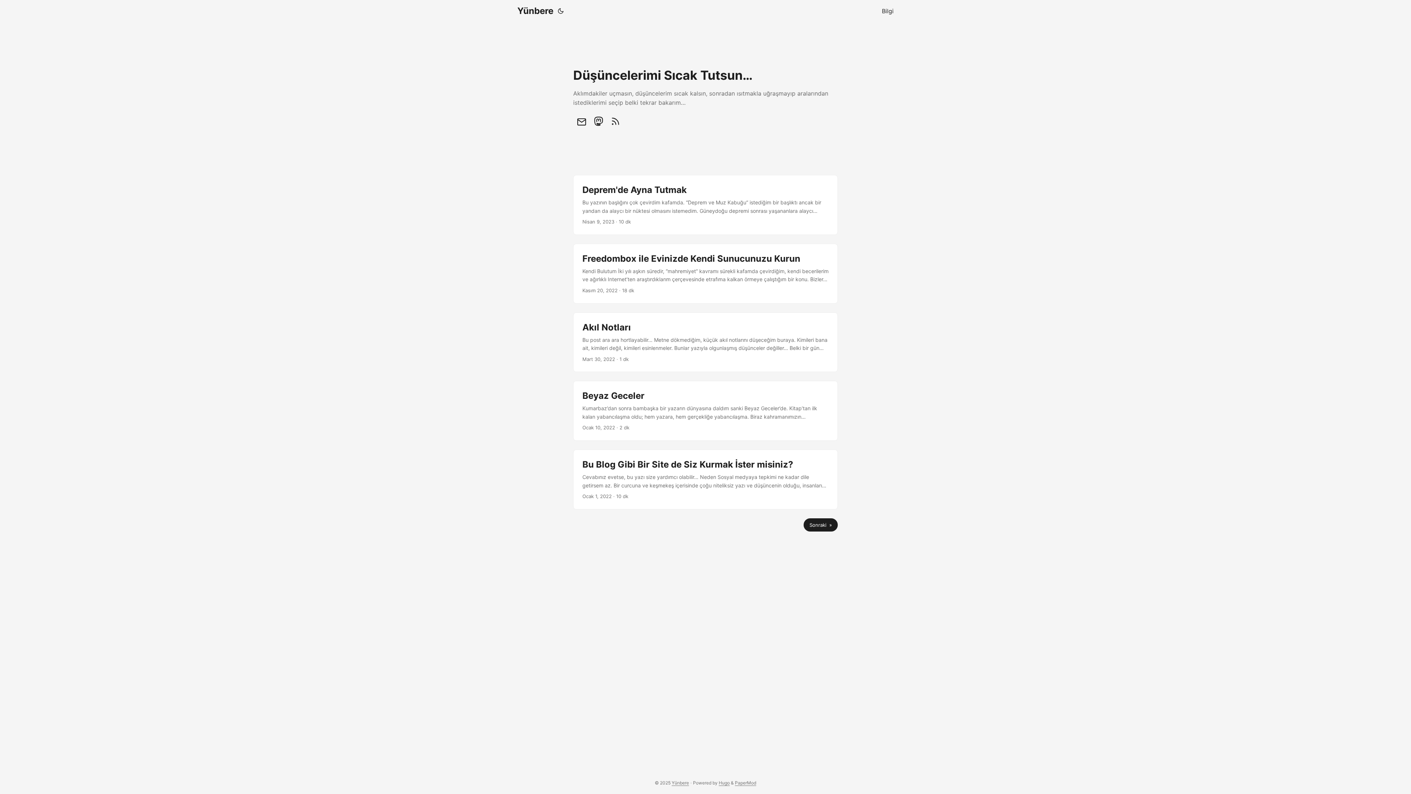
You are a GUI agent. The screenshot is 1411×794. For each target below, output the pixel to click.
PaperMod (745, 783)
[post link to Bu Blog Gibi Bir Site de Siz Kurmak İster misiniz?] (705, 479)
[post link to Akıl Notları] (705, 342)
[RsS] (615, 121)
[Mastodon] (598, 121)
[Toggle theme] (560, 11)
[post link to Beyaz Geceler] (705, 410)
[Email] (581, 121)
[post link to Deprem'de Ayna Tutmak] (705, 205)
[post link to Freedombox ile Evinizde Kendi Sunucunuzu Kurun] (705, 273)
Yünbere (535, 11)
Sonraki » (820, 525)
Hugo (724, 783)
